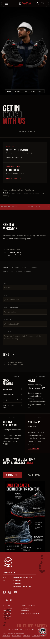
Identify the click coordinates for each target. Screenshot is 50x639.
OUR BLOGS (7, 616)
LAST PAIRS (25, 611)
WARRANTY (25, 608)
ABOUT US (6, 605)
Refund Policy (26, 635)
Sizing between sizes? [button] (10, 400)
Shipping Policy (36, 635)
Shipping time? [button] (8, 389)
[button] (6, 3)
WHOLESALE (7, 611)
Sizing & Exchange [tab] (24, 271)
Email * (6, 295)
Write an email (13, 157)
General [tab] (6, 267)
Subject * (7, 319)
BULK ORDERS (7, 608)
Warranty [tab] (34, 267)
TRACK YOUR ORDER (28, 605)
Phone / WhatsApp (10, 307)
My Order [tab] (15, 267)
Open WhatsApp (12, 178)
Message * (7, 332)
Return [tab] (25, 267)
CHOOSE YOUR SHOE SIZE (30, 613)
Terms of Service (16, 635)
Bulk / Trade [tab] (8, 271)
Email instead (35, 475)
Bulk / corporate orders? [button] (8, 406)
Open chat (32, 448)
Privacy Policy (6, 635)
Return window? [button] (8, 394)
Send (6, 354)
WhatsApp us (12, 475)
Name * (5, 283)
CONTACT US (7, 613)
